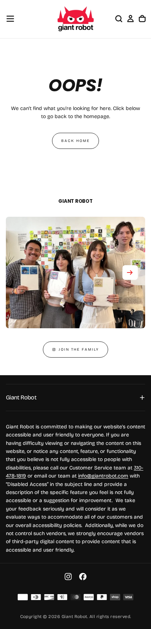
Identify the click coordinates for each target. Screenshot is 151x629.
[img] (23, 597)
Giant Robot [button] (21, 397)
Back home (75, 141)
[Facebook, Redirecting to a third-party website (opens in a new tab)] (82, 576)
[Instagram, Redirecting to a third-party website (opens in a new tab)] (68, 576)
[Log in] (130, 19)
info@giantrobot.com (103, 476)
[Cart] (142, 19)
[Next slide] (130, 272)
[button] (10, 18)
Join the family (79, 349)
